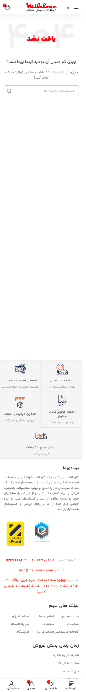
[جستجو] (9, 90)
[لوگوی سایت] (41, 7)
